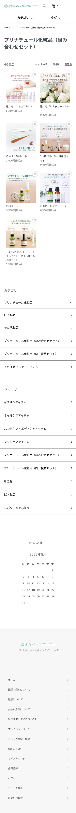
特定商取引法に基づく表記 (22, 719)
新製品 (8, 481)
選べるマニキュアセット (19, 106)
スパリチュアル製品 (17, 508)
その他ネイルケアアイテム (21, 367)
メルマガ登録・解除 (19, 738)
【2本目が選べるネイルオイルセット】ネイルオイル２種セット (20, 256)
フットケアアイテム (16, 442)
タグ (54, 17)
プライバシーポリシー (20, 729)
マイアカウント (16, 758)
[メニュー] (66, 6)
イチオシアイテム (15, 402)
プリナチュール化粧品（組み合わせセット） (36, 27)
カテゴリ (23, 17)
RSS (10, 748)
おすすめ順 (41, 64)
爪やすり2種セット (16, 156)
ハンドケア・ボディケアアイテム (25, 429)
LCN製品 (9, 315)
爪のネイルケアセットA (53, 206)
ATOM (18, 748)
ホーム (7, 27)
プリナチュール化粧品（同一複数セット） (31, 354)
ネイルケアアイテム (16, 415)
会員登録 (13, 768)
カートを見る (15, 788)
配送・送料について (19, 689)
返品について (15, 699)
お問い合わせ (15, 797)
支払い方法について (19, 709)
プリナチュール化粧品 (18, 302)
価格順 (56, 64)
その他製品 (11, 327)
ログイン (13, 778)
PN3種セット (13, 206)
